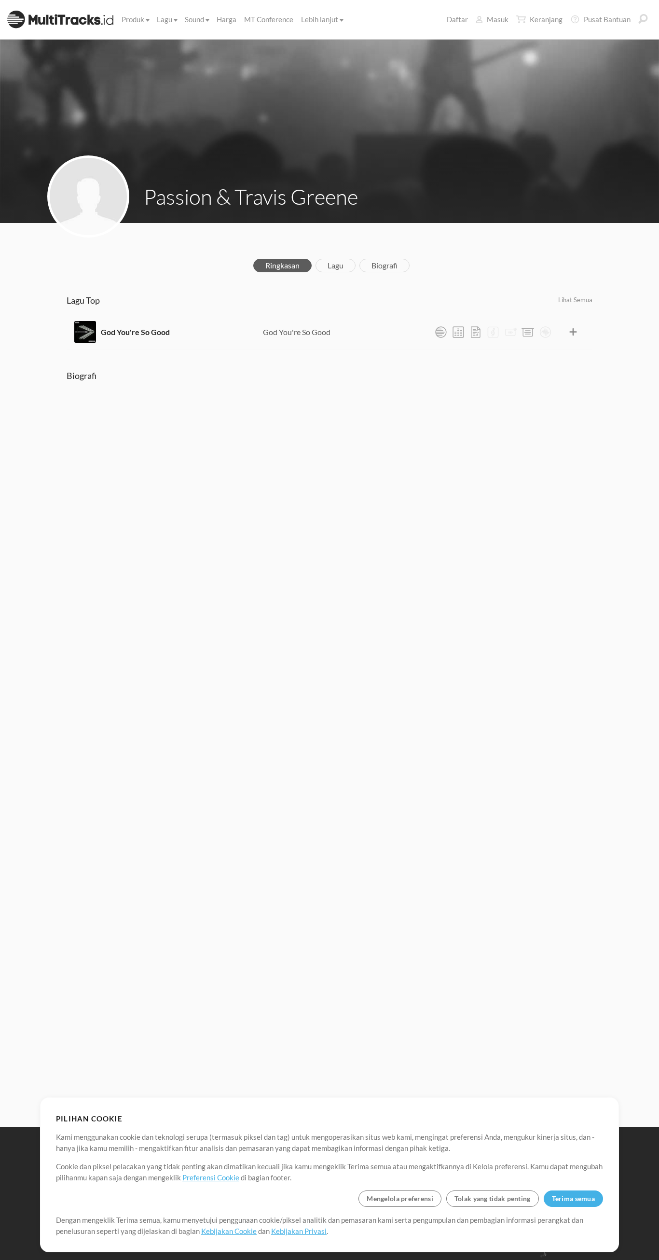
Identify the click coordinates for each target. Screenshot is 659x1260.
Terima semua (573, 1198)
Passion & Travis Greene (251, 196)
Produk (133, 19)
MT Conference (268, 19)
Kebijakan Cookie (229, 1231)
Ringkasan (282, 265)
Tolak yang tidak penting (492, 1198)
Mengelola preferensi (400, 1198)
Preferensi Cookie (210, 1177)
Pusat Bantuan (607, 19)
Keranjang (546, 19)
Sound (194, 19)
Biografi (384, 265)
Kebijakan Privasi (299, 1231)
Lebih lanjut (319, 19)
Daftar (457, 19)
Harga (226, 19)
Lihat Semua (575, 300)
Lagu (164, 19)
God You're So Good (135, 331)
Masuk (497, 19)
